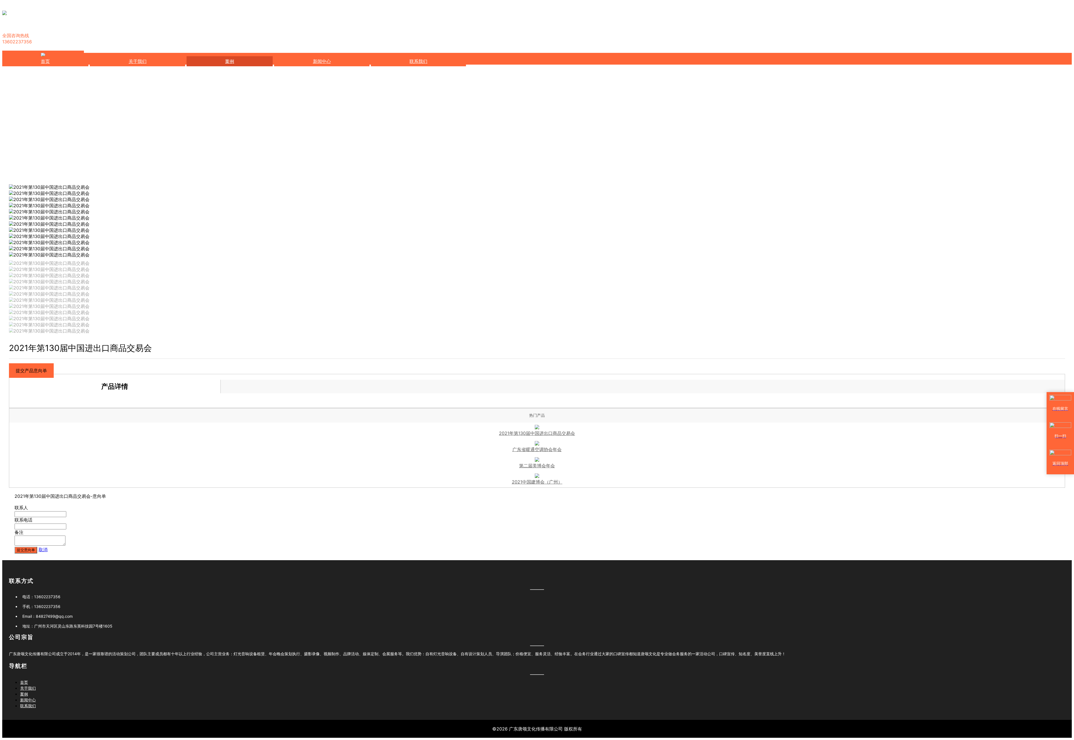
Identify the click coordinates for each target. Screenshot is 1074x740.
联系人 (21, 507)
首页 (45, 61)
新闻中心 (322, 61)
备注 (19, 532)
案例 (229, 61)
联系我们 (418, 61)
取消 (43, 549)
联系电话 (23, 520)
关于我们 (138, 61)
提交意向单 (26, 550)
